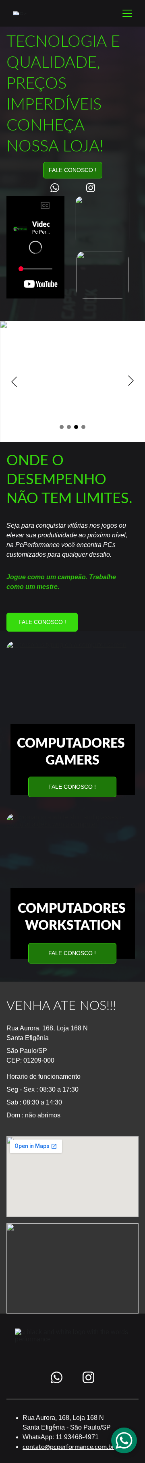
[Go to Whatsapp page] (58, 187)
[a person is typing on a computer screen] (72, 686)
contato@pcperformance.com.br (68, 1447)
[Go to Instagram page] (90, 187)
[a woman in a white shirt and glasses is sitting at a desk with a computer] (72, 859)
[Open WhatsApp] (124, 1440)
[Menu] (127, 13)
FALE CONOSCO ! (72, 170)
